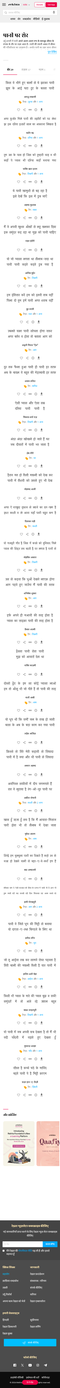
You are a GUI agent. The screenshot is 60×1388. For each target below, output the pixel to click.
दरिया (30, 138)
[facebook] (14, 1365)
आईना (30, 979)
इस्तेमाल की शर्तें (32, 1377)
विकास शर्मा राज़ (30, 417)
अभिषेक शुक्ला (30, 593)
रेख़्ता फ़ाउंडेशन (37, 1274)
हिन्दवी (6, 1320)
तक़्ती (5, 1287)
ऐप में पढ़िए (30, 1382)
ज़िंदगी (34, 1087)
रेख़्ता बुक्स (7, 1333)
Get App (51, 4)
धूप (34, 943)
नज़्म (42, 70)
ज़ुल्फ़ (30, 102)
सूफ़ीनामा (34, 1320)
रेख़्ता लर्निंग (35, 1326)
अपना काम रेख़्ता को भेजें (14, 1301)
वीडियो (36, 18)
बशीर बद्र (30, 133)
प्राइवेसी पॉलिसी (17, 1377)
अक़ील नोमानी (30, 798)
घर (35, 458)
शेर (10, 70)
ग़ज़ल (26, 70)
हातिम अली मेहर (30, 974)
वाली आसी (30, 697)
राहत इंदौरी (30, 241)
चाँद (30, 1051)
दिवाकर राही (30, 521)
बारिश (34, 386)
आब (34, 702)
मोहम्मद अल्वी (30, 489)
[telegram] (45, 1365)
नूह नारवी (30, 309)
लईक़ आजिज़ (30, 733)
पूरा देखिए (52, 51)
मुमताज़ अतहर (30, 1046)
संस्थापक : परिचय (38, 1280)
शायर (12, 18)
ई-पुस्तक (46, 18)
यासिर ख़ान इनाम (30, 169)
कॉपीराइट (46, 1377)
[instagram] (37, 1365)
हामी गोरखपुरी (30, 902)
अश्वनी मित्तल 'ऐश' (30, 345)
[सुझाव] (35, 110)
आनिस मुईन (30, 273)
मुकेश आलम (30, 834)
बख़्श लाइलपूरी (30, 1010)
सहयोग (6, 1274)
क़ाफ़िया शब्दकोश (10, 1280)
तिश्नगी (30, 174)
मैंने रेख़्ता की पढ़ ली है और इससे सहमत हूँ (28, 1252)
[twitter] (22, 1365)
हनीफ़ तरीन (30, 938)
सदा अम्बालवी (30, 870)
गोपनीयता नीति (25, 1250)
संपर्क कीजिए (36, 1287)
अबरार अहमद (30, 765)
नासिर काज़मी (30, 665)
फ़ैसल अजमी (30, 629)
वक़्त (35, 210)
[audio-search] (53, 12)
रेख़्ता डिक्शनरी (9, 1326)
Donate (39, 4)
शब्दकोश (27, 18)
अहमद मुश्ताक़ (30, 205)
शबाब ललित (30, 381)
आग (34, 350)
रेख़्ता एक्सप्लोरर (37, 1301)
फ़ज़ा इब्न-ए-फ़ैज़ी (30, 1082)
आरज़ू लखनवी (30, 97)
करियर (33, 1294)
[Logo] (14, 5)
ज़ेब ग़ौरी (30, 453)
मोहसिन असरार (30, 557)
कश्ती (34, 526)
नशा (30, 314)
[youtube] (30, 1365)
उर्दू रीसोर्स (7, 1294)
